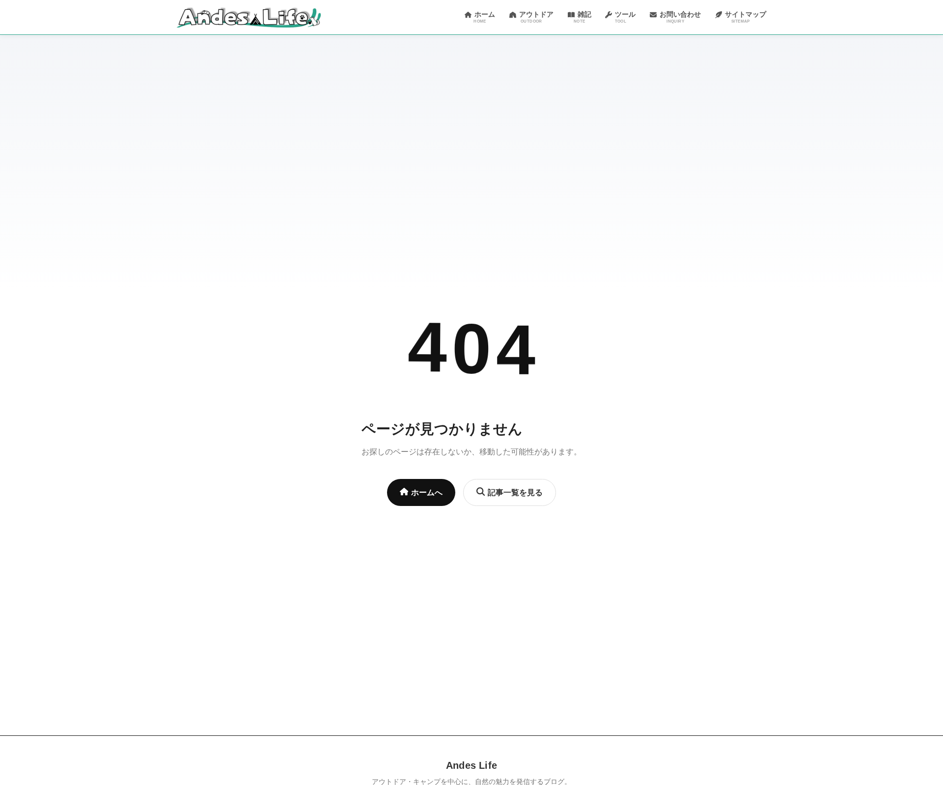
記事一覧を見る (515, 492)
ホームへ (427, 492)
